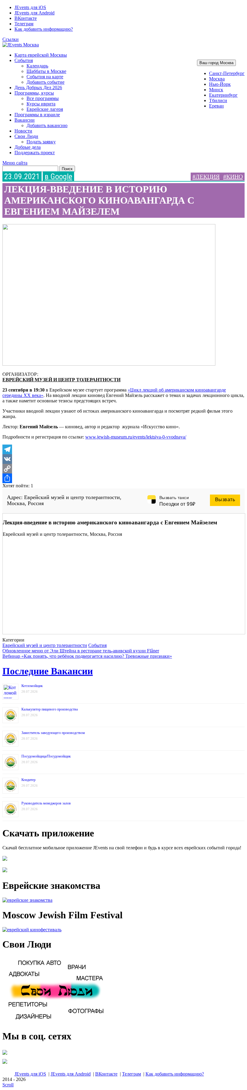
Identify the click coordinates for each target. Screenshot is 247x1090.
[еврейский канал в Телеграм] (4, 1054)
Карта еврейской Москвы (40, 55)
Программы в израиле (37, 114)
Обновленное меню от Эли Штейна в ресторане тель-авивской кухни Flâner (80, 650)
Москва (217, 78)
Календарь (37, 65)
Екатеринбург (223, 95)
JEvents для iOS (30, 7)
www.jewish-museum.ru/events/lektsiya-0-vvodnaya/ (135, 436)
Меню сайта (14, 162)
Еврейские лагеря (45, 109)
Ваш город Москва (216, 63)
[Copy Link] (123, 468)
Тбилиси (218, 100)
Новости (23, 130)
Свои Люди (26, 136)
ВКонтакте (25, 18)
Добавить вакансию (47, 125)
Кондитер (28, 780)
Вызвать (225, 499)
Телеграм (23, 23)
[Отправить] (123, 478)
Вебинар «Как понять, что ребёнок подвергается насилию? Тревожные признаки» (87, 656)
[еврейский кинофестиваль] (31, 929)
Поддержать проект (34, 152)
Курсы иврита (41, 103)
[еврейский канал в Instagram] (4, 1063)
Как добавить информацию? (43, 29)
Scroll (8, 1084)
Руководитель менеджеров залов (46, 803)
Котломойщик (32, 686)
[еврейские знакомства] (27, 900)
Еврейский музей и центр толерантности (61, 379)
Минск (216, 89)
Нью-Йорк (220, 84)
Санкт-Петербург (227, 73)
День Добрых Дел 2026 (38, 87)
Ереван (216, 105)
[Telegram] (123, 449)
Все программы (43, 98)
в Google (58, 176)
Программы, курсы (34, 92)
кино (234, 176)
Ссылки (10, 39)
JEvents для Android (34, 12)
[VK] (123, 459)
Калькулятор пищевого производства (49, 709)
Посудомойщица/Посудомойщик (46, 756)
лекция (207, 176)
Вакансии (24, 120)
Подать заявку (41, 141)
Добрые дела (27, 147)
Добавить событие (45, 82)
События (23, 60)
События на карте (45, 76)
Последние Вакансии (47, 671)
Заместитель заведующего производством (53, 733)
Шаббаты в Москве (46, 71)
